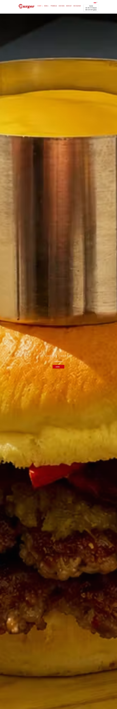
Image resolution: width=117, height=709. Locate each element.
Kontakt (69, 6)
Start (39, 6)
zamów (58, 367)
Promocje (54, 6)
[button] (95, 2)
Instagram (77, 6)
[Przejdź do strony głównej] (26, 6)
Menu (46, 6)
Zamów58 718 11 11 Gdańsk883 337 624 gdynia (91, 8)
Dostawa (61, 6)
